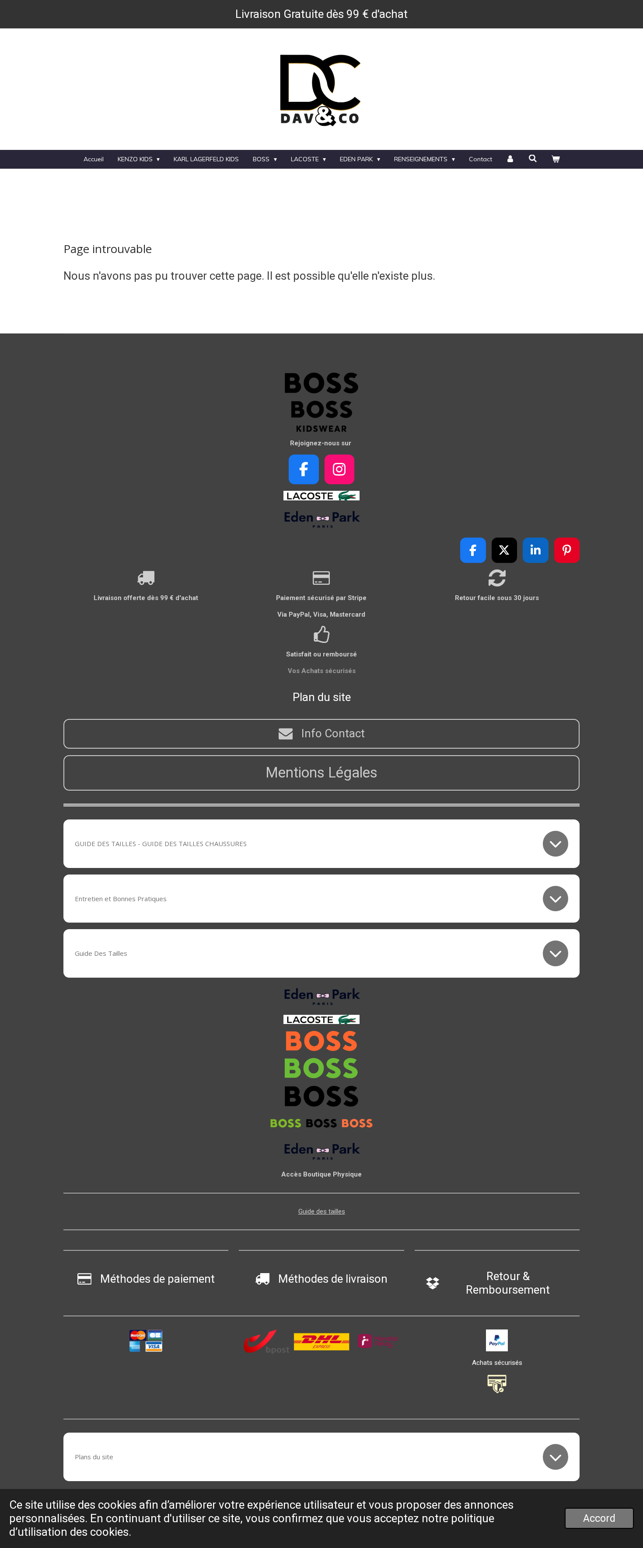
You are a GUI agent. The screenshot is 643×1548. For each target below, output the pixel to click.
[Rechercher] (533, 158)
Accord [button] (599, 1518)
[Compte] (510, 159)
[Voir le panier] (555, 159)
